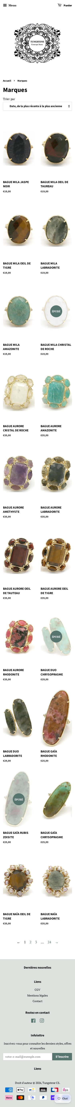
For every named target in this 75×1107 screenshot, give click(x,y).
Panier (67, 6)
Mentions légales (37, 995)
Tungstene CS (50, 1083)
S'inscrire (62, 1057)
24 (49, 942)
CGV (37, 990)
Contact (37, 1001)
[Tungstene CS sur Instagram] (42, 1021)
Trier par (9, 99)
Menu (12, 5)
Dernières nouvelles (37, 967)
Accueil (7, 81)
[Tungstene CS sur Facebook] (33, 1021)
